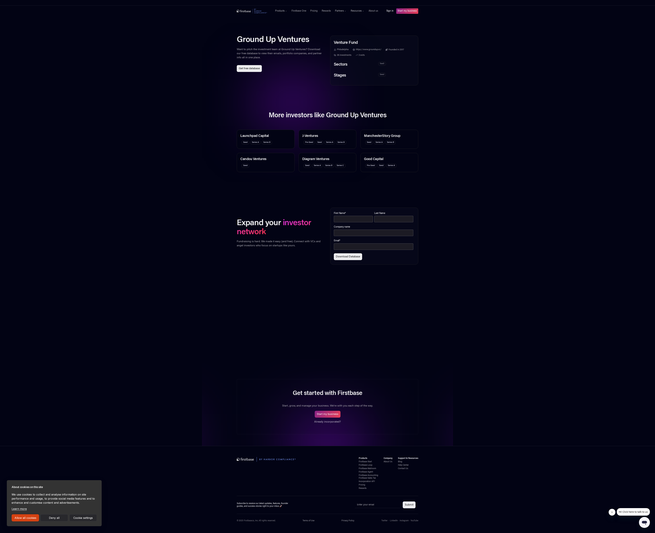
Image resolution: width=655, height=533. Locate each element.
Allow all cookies (25, 518)
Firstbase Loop (365, 465)
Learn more (19, 509)
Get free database (249, 68)
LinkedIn (394, 521)
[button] (281, 11)
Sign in (390, 11)
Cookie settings (83, 518)
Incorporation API (367, 482)
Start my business (407, 11)
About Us (388, 462)
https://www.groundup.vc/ (368, 50)
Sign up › (338, 3)
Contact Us (403, 469)
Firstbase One (299, 11)
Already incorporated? (327, 422)
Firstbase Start (365, 462)
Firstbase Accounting (368, 475)
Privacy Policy (347, 521)
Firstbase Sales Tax (367, 478)
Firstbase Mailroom (367, 469)
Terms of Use (308, 521)
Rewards (326, 11)
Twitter (384, 521)
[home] (252, 11)
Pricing (314, 11)
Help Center (403, 465)
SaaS (382, 64)
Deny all (54, 518)
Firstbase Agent (366, 472)
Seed (382, 75)
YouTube (414, 521)
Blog (400, 462)
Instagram (404, 521)
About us (373, 11)
